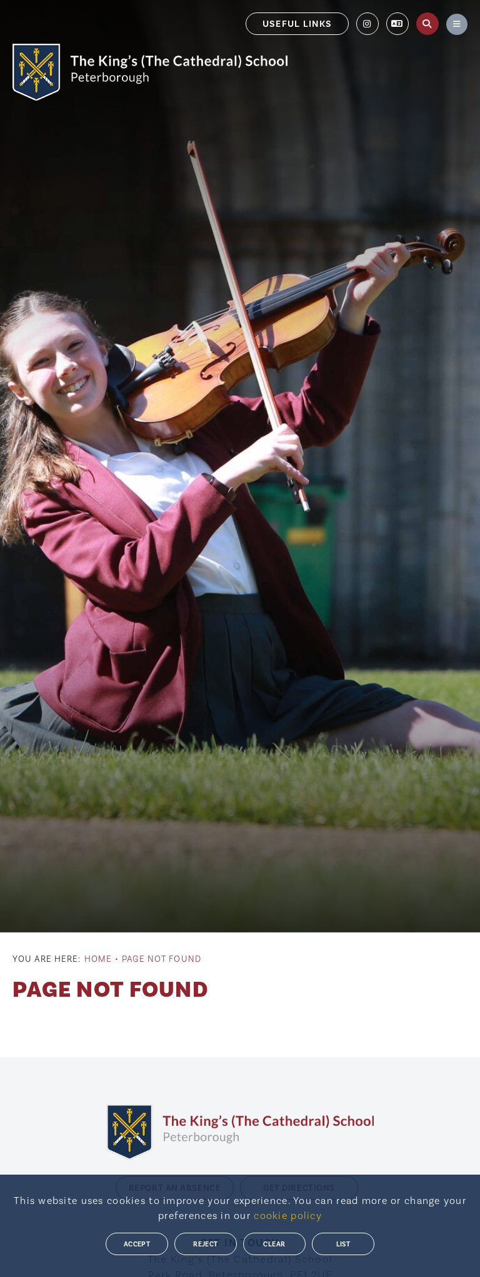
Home (98, 959)
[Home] (150, 72)
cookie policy (288, 1215)
